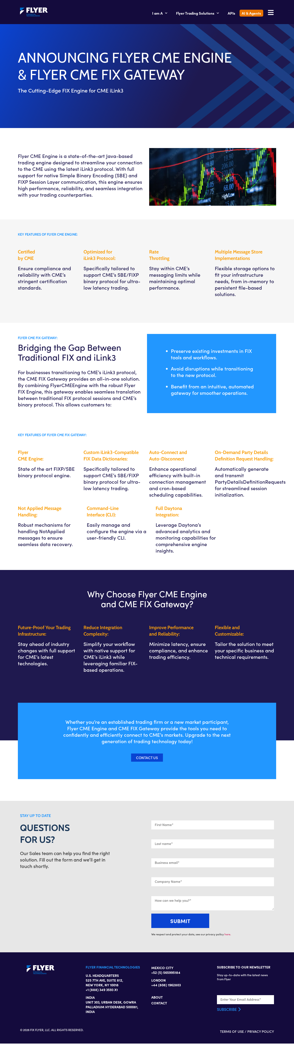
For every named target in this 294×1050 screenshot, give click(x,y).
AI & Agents (251, 13)
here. (227, 934)
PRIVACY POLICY (260, 1031)
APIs (231, 13)
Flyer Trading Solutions (195, 13)
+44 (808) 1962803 (166, 984)
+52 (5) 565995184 (165, 972)
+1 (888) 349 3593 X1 (102, 989)
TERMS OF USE (232, 1031)
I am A (157, 13)
